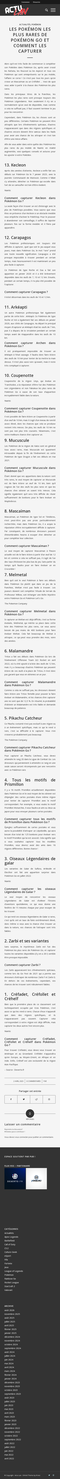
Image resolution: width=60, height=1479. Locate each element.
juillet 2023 (9, 1401)
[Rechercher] (45, 10)
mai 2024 (8, 1363)
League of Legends (13, 1271)
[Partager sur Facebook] (11, 1099)
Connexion (25, 2)
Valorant (8, 1290)
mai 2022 (8, 1454)
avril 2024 (9, 1367)
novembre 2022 (12, 1431)
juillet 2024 (9, 1355)
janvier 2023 (10, 1424)
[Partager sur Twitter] (23, 1099)
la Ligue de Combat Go (40, 759)
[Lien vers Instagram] (49, 1099)
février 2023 (10, 1420)
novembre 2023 (12, 1386)
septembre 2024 (12, 1348)
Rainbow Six (10, 1278)
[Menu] (52, 10)
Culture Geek (10, 1252)
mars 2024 (9, 1371)
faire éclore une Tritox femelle (19, 693)
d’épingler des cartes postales (19, 797)
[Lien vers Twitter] (49, 1475)
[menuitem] (25, 2)
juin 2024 (8, 1359)
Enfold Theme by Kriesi (31, 1475)
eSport (7, 1255)
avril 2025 (9, 1325)
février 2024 (10, 1374)
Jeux (6, 1267)
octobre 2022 (11, 1435)
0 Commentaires (33, 1081)
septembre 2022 (12, 1439)
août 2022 (9, 1443)
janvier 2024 (10, 1378)
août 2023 (9, 1397)
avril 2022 (9, 1458)
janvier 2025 (10, 1333)
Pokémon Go (30, 67)
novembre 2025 (12, 1314)
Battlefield (9, 1240)
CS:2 (6, 1248)
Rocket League (11, 1282)
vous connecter (21, 1137)
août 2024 (9, 1352)
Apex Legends (11, 1236)
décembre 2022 (12, 1428)
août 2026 (9, 1310)
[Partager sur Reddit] (36, 1099)
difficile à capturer (46, 527)
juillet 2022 (9, 1447)
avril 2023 (9, 1412)
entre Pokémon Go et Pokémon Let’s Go (23, 598)
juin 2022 (8, 1450)
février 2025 (10, 1329)
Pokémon (36, 24)
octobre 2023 (11, 1390)
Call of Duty (9, 1244)
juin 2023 (8, 1405)
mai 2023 (8, 1409)
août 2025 (9, 1317)
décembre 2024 (12, 1336)
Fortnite (8, 1263)
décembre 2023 (12, 1382)
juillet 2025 (9, 1321)
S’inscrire (36, 2)
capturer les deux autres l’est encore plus (24, 1025)
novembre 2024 (12, 1340)
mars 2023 (9, 1416)
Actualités (25, 24)
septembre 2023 (12, 1393)
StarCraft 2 (9, 1286)
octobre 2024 (11, 1344)
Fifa (6, 1259)
